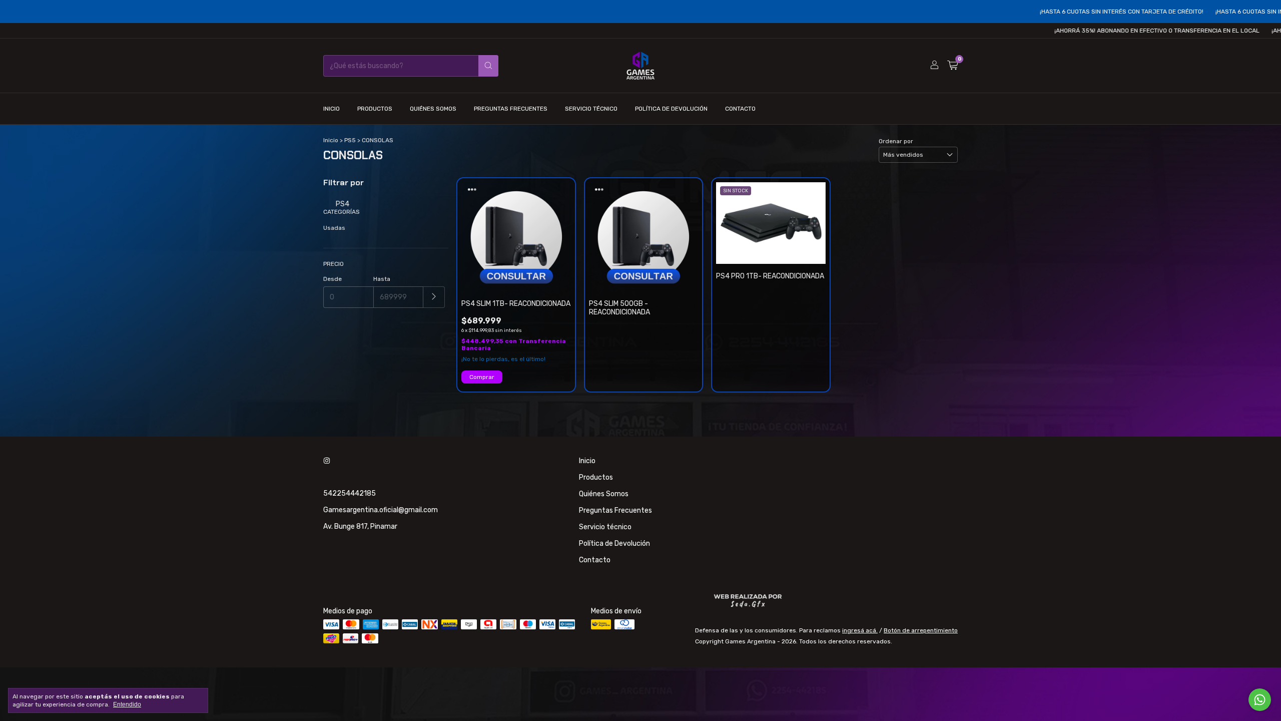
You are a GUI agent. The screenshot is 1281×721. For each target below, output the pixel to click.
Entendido (127, 704)
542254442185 (349, 493)
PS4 (341, 204)
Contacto (740, 108)
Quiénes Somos (433, 108)
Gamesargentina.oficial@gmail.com (380, 510)
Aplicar (434, 297)
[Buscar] (488, 66)
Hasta (381, 278)
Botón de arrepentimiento (921, 630)
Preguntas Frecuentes (510, 108)
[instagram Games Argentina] (326, 461)
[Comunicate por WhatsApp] (1259, 699)
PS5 (350, 140)
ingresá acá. (860, 630)
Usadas (334, 227)
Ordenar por (896, 141)
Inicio (331, 108)
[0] (952, 66)
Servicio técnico (591, 108)
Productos (374, 108)
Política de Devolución (671, 108)
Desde (332, 278)
